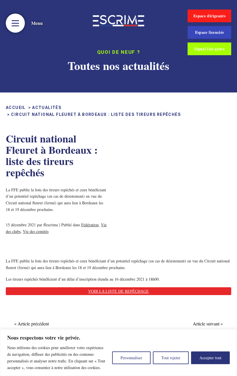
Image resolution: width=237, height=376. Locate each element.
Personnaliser (131, 357)
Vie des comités (36, 231)
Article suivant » (208, 323)
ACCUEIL (16, 107)
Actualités (46, 107)
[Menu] (15, 23)
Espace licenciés (209, 32)
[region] (118, 352)
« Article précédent (31, 323)
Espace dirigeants (209, 16)
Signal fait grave (209, 49)
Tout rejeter (170, 357)
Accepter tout (210, 357)
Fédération (90, 224)
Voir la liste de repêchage (118, 291)
